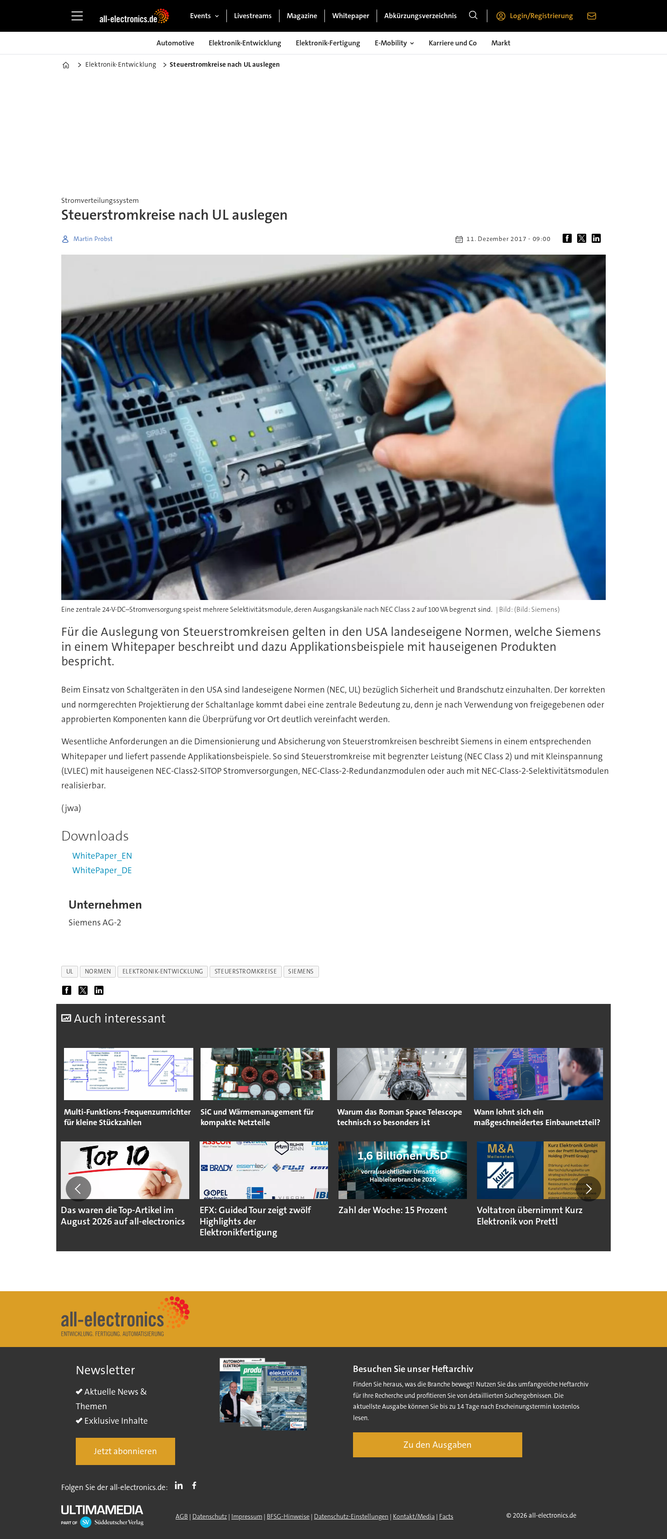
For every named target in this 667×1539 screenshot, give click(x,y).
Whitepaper (350, 15)
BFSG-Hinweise (288, 1516)
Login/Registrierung (541, 15)
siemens (301, 971)
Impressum (246, 1516)
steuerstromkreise (246, 971)
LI (181, 1485)
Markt (500, 43)
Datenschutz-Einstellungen (351, 1516)
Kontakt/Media (414, 1516)
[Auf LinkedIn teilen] (598, 239)
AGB (182, 1516)
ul (70, 971)
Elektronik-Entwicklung (245, 43)
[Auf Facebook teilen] (569, 239)
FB (196, 1485)
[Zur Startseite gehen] (134, 16)
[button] (78, 1188)
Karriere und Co (453, 43)
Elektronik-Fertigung (328, 43)
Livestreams (253, 15)
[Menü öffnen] (77, 16)
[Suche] (473, 16)
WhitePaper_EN (102, 855)
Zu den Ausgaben (437, 1444)
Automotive (175, 43)
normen (98, 971)
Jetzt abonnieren (125, 1451)
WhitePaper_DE (102, 870)
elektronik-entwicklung (163, 971)
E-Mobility (391, 43)
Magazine (302, 15)
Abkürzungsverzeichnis (420, 15)
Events (200, 15)
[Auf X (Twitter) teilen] (583, 239)
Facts (446, 1516)
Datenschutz (209, 1516)
